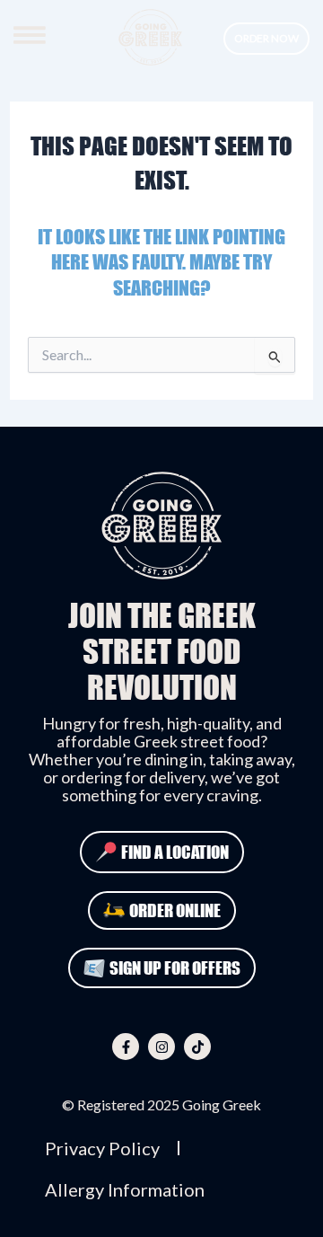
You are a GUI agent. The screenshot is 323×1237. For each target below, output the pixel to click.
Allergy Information (125, 1189)
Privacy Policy (102, 1148)
